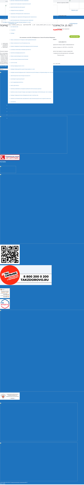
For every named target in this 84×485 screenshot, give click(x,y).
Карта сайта (2, 483)
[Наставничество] (33, 134)
